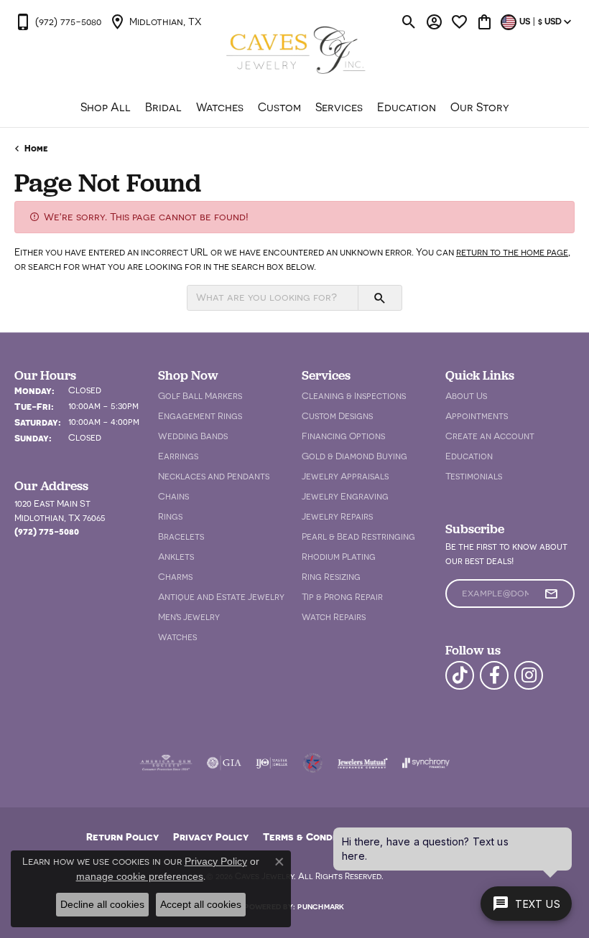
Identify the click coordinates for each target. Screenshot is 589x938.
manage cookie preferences (139, 876)
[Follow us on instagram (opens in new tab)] (528, 675)
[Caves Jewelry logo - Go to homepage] (295, 52)
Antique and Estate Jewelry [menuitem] (221, 596)
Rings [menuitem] (170, 516)
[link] (57, 21)
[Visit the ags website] (166, 763)
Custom (279, 106)
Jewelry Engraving (345, 496)
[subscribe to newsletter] (551, 593)
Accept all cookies (200, 904)
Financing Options (343, 436)
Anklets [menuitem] (176, 556)
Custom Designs (337, 416)
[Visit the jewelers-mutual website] (362, 763)
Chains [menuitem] (173, 496)
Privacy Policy (211, 836)
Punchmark (320, 906)
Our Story (479, 106)
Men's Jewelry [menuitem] (189, 616)
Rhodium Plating (339, 556)
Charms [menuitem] (175, 576)
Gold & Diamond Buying (354, 456)
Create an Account (489, 436)
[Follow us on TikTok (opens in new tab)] (459, 675)
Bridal (163, 106)
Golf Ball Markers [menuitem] (200, 395)
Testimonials (473, 476)
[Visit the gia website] (224, 763)
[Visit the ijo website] (272, 763)
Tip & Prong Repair (342, 596)
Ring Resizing (331, 576)
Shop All (105, 106)
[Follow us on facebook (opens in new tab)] (494, 675)
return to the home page (512, 252)
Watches (220, 106)
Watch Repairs (334, 616)
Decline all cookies (102, 904)
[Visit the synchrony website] (426, 763)
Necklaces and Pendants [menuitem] (213, 476)
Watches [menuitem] (177, 637)
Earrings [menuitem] (178, 456)
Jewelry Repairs (337, 516)
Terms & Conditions (313, 836)
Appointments (476, 416)
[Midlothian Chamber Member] (312, 763)
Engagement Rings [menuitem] (200, 416)
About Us (466, 395)
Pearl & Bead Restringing (358, 536)
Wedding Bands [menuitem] (193, 436)
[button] (409, 21)
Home (36, 148)
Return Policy (122, 836)
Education (406, 106)
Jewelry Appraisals (345, 476)
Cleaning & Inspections (354, 395)
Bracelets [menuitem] (181, 536)
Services (339, 106)
